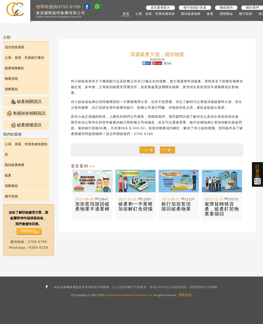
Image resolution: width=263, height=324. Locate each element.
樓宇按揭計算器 (194, 7)
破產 (210, 14)
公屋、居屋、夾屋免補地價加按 (26, 149)
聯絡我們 (226, 7)
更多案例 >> (83, 166)
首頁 (126, 14)
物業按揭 (11, 79)
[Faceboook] (87, 8)
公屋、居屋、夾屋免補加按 (155, 14)
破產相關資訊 (29, 101)
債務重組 (226, 14)
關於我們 (252, 7)
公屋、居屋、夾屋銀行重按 (24, 58)
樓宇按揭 (245, 14)
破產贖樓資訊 (29, 125)
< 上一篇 (147, 150)
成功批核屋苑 (14, 47)
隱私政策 (185, 295)
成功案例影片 (160, 7)
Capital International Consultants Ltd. (129, 295)
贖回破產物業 (191, 14)
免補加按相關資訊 (29, 113)
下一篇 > (167, 150)
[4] (97, 7)
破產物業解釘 (14, 68)
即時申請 (26, 231)
